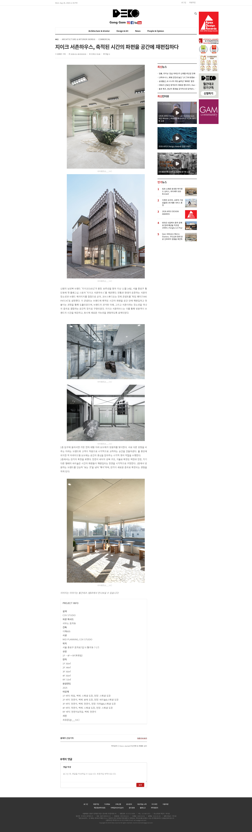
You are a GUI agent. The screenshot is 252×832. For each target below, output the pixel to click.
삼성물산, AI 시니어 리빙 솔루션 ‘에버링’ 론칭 (176, 81)
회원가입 (192, 2)
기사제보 (107, 804)
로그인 (183, 2)
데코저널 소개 (141, 804)
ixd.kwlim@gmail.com (145, 823)
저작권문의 (154, 808)
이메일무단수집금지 (117, 808)
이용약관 (165, 804)
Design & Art (122, 30)
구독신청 (118, 804)
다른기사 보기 (142, 738)
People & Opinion (155, 30)
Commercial (104, 39)
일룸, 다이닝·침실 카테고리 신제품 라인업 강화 (177, 73)
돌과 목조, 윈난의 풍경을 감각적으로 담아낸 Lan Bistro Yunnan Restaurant (178, 89)
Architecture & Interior (99, 30)
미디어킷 (154, 804)
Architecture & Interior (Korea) (78, 39)
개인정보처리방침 (99, 808)
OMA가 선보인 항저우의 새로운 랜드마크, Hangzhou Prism (178, 85)
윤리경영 (132, 808)
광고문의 (129, 804)
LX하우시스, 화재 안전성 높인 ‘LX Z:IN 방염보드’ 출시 (178, 77)
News (137, 30)
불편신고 (143, 808)
